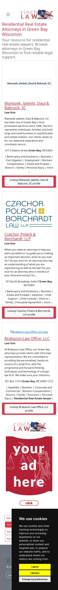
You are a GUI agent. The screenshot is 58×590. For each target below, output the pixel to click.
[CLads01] (29, 464)
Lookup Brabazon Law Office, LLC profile (29, 408)
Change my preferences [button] (34, 579)
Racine (11, 538)
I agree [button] (34, 566)
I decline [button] (34, 573)
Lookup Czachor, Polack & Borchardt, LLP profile (29, 312)
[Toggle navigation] (8, 14)
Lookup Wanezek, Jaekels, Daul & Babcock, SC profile (29, 181)
